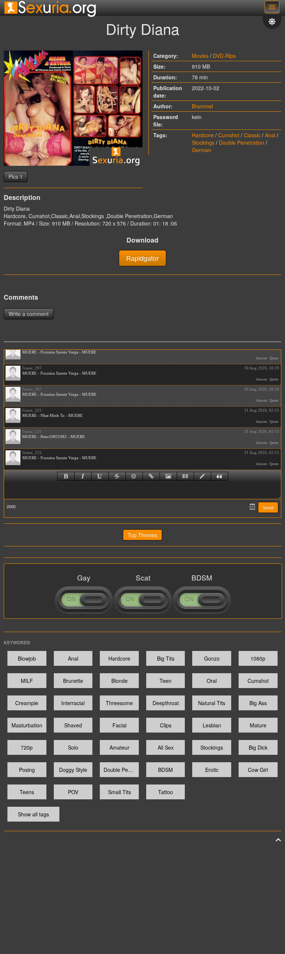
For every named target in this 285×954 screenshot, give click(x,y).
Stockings (203, 142)
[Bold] (66, 476)
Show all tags (33, 814)
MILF (27, 680)
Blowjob (27, 658)
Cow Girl (258, 769)
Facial (119, 725)
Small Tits (119, 792)
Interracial (73, 703)
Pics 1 (16, 176)
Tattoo (165, 792)
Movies (200, 55)
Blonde (119, 680)
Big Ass (258, 703)
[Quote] (219, 476)
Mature (258, 725)
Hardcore (203, 135)
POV (73, 792)
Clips (165, 725)
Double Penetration (241, 142)
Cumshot (228, 135)
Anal (270, 135)
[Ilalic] (83, 476)
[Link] (151, 476)
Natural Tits (211, 703)
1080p (257, 658)
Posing (27, 769)
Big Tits (165, 658)
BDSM (165, 769)
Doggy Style (73, 769)
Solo (73, 747)
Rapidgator (142, 258)
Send (268, 507)
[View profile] (13, 352)
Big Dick (258, 747)
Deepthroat (166, 703)
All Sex (166, 747)
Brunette (73, 680)
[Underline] (100, 476)
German (201, 150)
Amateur (119, 747)
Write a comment (29, 314)
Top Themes (142, 535)
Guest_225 (32, 410)
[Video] (185, 476)
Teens (27, 792)
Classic (252, 135)
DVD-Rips (224, 55)
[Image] (168, 476)
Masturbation (27, 725)
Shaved (73, 725)
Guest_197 (32, 368)
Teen (165, 680)
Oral (212, 680)
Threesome (119, 703)
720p (27, 747)
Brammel (202, 106)
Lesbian (212, 725)
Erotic (212, 769)
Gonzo (212, 658)
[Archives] (252, 507)
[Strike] (117, 476)
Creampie (26, 703)
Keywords (17, 642)
